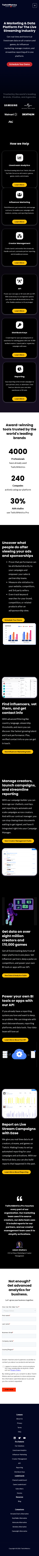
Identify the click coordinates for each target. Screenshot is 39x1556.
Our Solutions (19, 1446)
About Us (19, 1419)
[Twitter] (19, 1438)
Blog (19, 1501)
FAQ (19, 1432)
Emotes (19, 1493)
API (19, 1463)
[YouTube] (24, 1438)
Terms (19, 1427)
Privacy (19, 1423)
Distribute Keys (19, 1472)
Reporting (19, 1467)
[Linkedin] (15, 1438)
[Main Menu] (35, 5)
